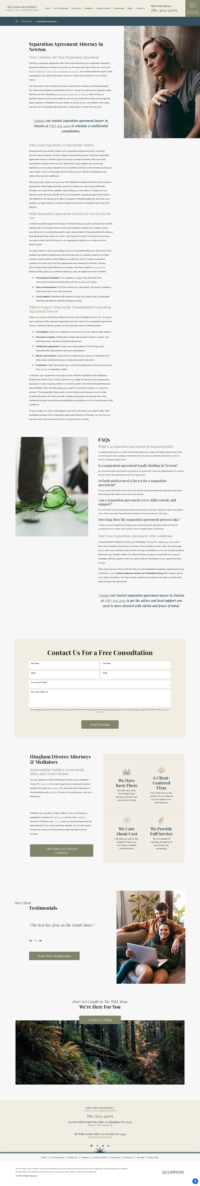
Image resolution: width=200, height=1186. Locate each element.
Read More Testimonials (54, 956)
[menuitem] (48, 8)
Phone (33, 673)
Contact (112, 573)
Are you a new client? (39, 682)
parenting (98, 267)
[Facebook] (97, 1145)
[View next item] (40, 940)
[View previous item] (30, 940)
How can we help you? (39, 692)
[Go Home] (17, 21)
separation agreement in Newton (73, 94)
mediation (53, 792)
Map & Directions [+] (100, 1125)
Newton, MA (27, 21)
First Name (35, 663)
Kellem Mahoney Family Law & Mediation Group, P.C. (54, 71)
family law (59, 817)
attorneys (45, 784)
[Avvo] (103, 1145)
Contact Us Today (100, 1020)
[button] (195, 1181)
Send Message (100, 724)
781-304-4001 (164, 9)
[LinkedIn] (108, 1145)
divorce (44, 369)
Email (105, 673)
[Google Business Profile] (91, 1145)
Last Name (107, 663)
